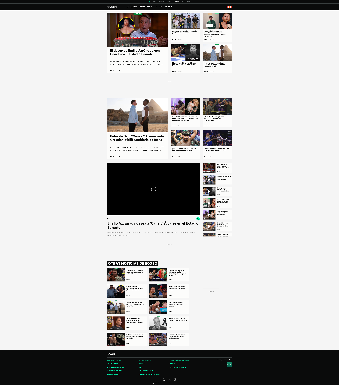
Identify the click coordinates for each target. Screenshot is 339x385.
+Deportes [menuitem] (158, 7)
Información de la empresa (115, 367)
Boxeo (112, 70)
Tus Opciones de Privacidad (178, 367)
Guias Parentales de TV (146, 370)
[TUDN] (112, 7)
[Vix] (229, 7)
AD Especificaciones (145, 360)
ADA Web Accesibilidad (114, 370)
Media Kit (141, 363)
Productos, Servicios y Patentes (180, 360)
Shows (154, 1)
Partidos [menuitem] (133, 7)
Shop (188, 1)
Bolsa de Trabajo (112, 374)
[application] (153, 189)
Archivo (172, 363)
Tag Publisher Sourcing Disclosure (149, 374)
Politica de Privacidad (114, 360)
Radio (183, 1)
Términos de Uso (112, 363)
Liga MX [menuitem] (142, 7)
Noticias (161, 1)
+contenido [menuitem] (169, 7)
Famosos (169, 1)
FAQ (140, 367)
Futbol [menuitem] (149, 7)
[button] (153, 189)
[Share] (198, 218)
